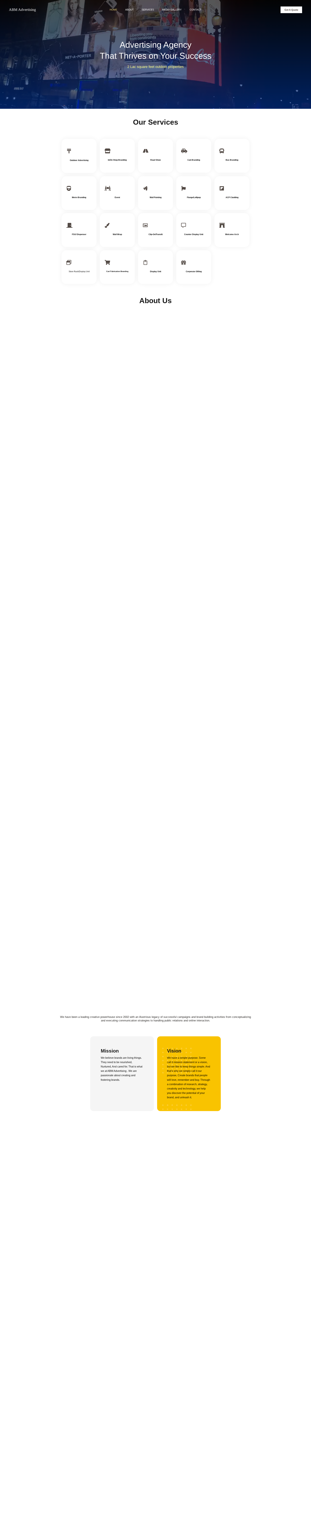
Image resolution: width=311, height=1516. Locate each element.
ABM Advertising (22, 10)
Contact (195, 9)
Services (148, 9)
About (129, 9)
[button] (291, 9)
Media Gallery (172, 9)
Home (113, 9)
